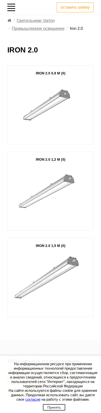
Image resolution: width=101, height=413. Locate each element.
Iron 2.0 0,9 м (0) (50, 73)
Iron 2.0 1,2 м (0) (50, 159)
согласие (32, 399)
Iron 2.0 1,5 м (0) (50, 246)
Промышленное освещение (38, 28)
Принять (54, 407)
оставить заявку (75, 7)
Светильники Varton (36, 20)
